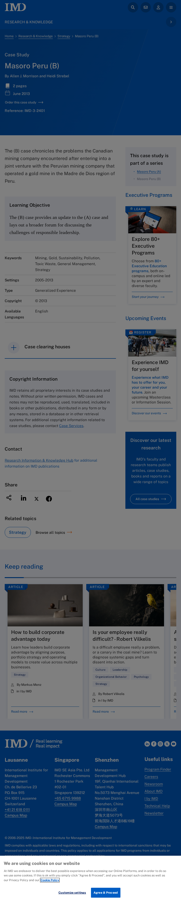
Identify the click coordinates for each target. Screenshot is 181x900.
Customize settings (72, 892)
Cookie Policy (50, 880)
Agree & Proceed (106, 892)
